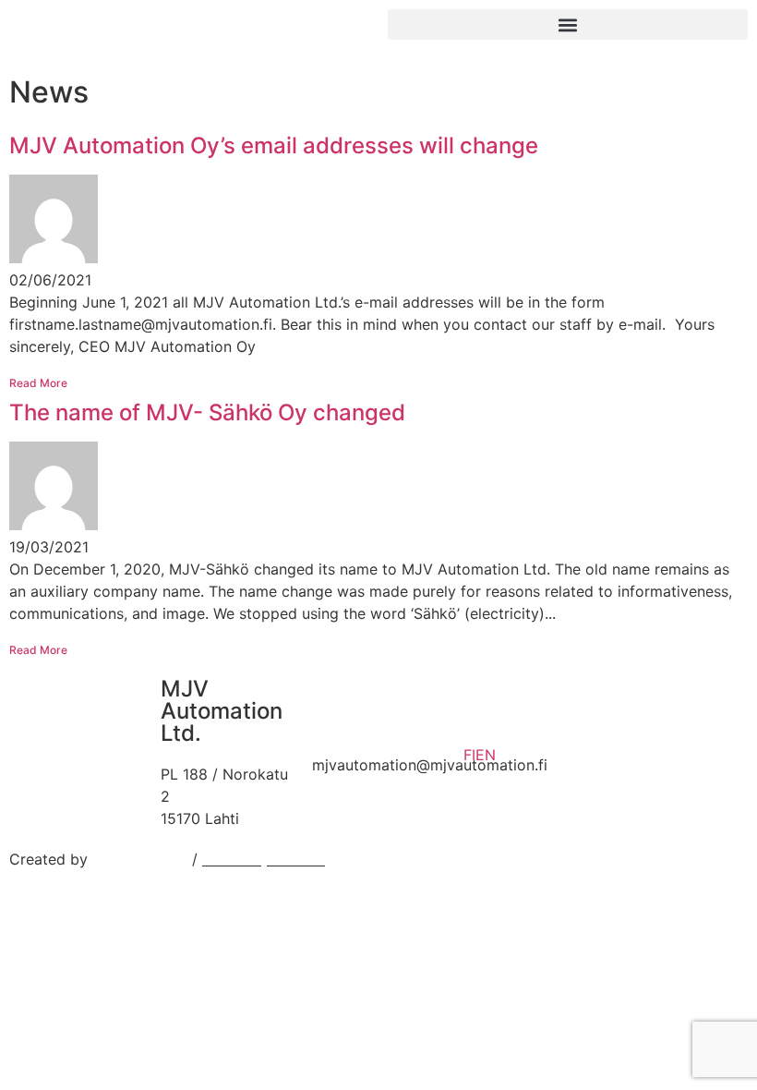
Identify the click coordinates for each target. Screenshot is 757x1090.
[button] (568, 24)
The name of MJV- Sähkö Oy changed (207, 412)
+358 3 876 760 (369, 742)
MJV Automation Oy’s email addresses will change (273, 145)
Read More (38, 383)
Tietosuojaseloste (263, 859)
